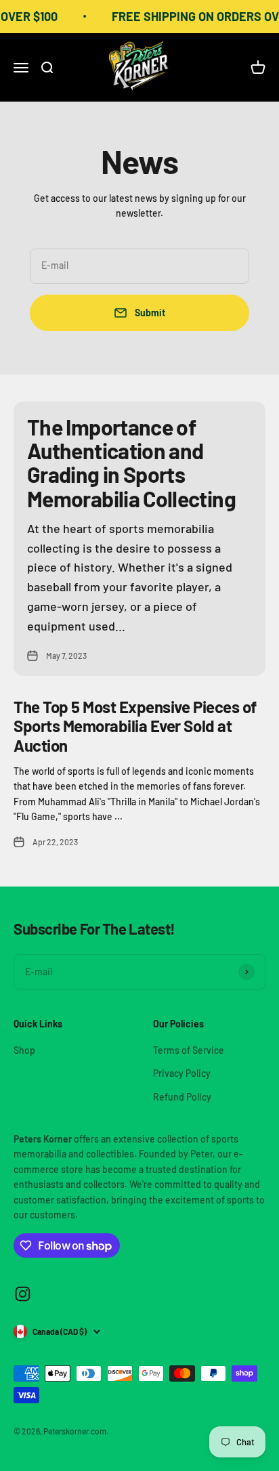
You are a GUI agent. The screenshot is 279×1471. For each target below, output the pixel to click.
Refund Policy (182, 1097)
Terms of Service (188, 1050)
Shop (24, 1050)
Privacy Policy (182, 1073)
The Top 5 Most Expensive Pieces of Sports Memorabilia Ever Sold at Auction (135, 726)
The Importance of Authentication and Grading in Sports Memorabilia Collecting (131, 462)
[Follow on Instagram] (23, 1294)
